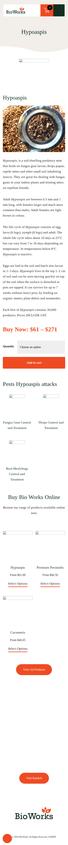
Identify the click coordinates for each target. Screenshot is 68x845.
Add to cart (34, 362)
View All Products (34, 669)
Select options (18, 583)
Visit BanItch (34, 778)
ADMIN (52, 837)
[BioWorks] (15, 10)
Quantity (8, 346)
